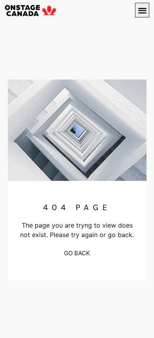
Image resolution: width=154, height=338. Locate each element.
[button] (142, 10)
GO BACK (77, 253)
